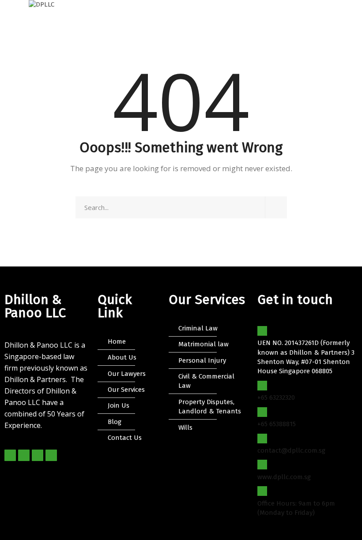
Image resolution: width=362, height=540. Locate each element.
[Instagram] (37, 455)
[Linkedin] (51, 455)
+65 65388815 (276, 424)
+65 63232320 (276, 397)
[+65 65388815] (262, 412)
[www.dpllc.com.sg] (262, 464)
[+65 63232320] (262, 385)
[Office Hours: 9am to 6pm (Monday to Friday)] (262, 491)
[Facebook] (10, 455)
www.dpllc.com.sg (284, 477)
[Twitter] (24, 455)
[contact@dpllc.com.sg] (262, 438)
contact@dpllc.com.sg (291, 450)
